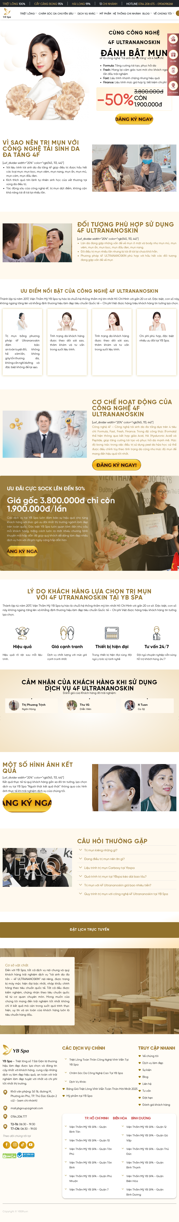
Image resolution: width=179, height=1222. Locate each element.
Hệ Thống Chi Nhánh (127, 13)
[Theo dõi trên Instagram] (14, 1145)
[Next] (171, 787)
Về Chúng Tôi (163, 13)
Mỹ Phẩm (105, 13)
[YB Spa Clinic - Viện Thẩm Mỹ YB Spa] (7, 13)
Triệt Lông (27, 13)
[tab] (97, 1118)
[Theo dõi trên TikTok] (22, 1145)
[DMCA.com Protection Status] (9, 1155)
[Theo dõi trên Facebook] (6, 1145)
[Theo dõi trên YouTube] (30, 1145)
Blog (145, 13)
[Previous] (97, 787)
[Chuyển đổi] (80, 850)
